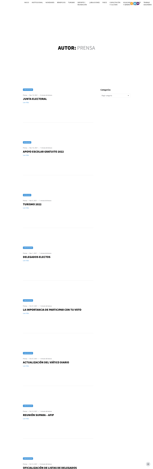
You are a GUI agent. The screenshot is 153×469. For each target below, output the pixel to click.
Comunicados (28, 89)
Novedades (27, 142)
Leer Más (26, 102)
